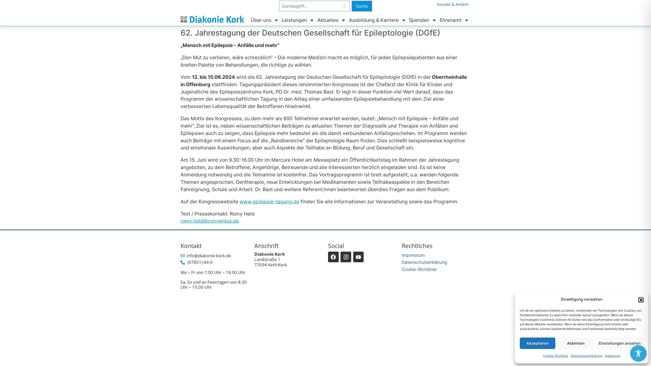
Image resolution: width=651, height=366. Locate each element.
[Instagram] (346, 257)
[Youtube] (358, 257)
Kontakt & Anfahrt (452, 4)
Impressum (612, 356)
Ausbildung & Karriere (374, 20)
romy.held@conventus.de (210, 221)
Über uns (261, 20)
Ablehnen (576, 343)
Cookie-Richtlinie (555, 356)
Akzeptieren (537, 343)
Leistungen (294, 20)
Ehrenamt (451, 20)
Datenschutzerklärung (586, 356)
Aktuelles (327, 20)
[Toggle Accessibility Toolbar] (638, 353)
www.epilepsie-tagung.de (269, 202)
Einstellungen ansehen (620, 343)
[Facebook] (333, 257)
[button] (640, 299)
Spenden (419, 20)
